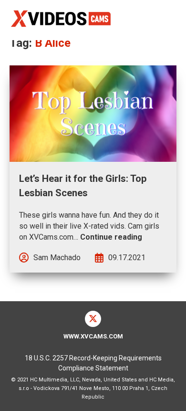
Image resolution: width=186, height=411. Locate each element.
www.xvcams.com (93, 336)
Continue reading (111, 237)
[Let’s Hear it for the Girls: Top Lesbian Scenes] (93, 113)
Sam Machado (57, 257)
